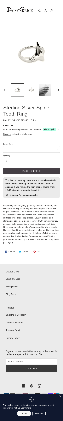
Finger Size (8, 144)
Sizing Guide (12, 286)
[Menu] (58, 10)
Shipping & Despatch (16, 315)
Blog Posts (11, 294)
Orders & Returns (14, 322)
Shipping (7, 134)
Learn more (26, 407)
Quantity (6, 155)
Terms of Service (14, 330)
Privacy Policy (13, 338)
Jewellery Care (13, 279)
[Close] (60, 396)
